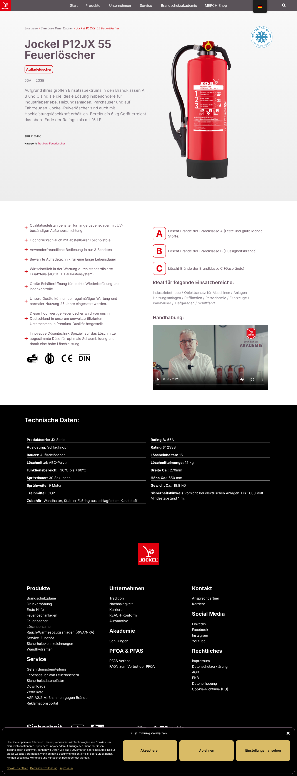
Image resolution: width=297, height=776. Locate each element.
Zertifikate (35, 692)
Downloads (36, 686)
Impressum (66, 768)
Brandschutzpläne (41, 598)
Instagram (200, 635)
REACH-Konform (123, 615)
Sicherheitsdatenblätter (45, 680)
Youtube (198, 641)
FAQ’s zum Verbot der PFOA (132, 666)
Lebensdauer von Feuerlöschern (53, 675)
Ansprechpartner (205, 598)
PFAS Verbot (119, 661)
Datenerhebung (204, 683)
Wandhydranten (39, 649)
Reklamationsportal (42, 703)
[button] (288, 733)
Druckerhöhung (39, 604)
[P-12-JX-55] (207, 101)
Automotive (118, 621)
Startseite (31, 28)
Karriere (115, 609)
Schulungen (118, 641)
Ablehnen (206, 750)
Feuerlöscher (37, 621)
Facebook (200, 629)
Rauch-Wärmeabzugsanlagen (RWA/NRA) (60, 632)
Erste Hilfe (35, 609)
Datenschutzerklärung (43, 768)
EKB (195, 678)
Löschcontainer (39, 626)
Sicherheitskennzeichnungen (50, 643)
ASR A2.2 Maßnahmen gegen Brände (57, 697)
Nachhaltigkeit (121, 604)
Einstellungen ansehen (263, 750)
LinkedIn (199, 624)
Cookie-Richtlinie (17, 768)
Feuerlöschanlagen (42, 615)
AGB (195, 672)
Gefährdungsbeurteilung (46, 669)
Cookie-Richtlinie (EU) (210, 689)
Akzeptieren (150, 750)
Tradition (116, 598)
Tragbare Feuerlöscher (57, 28)
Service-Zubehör (40, 638)
